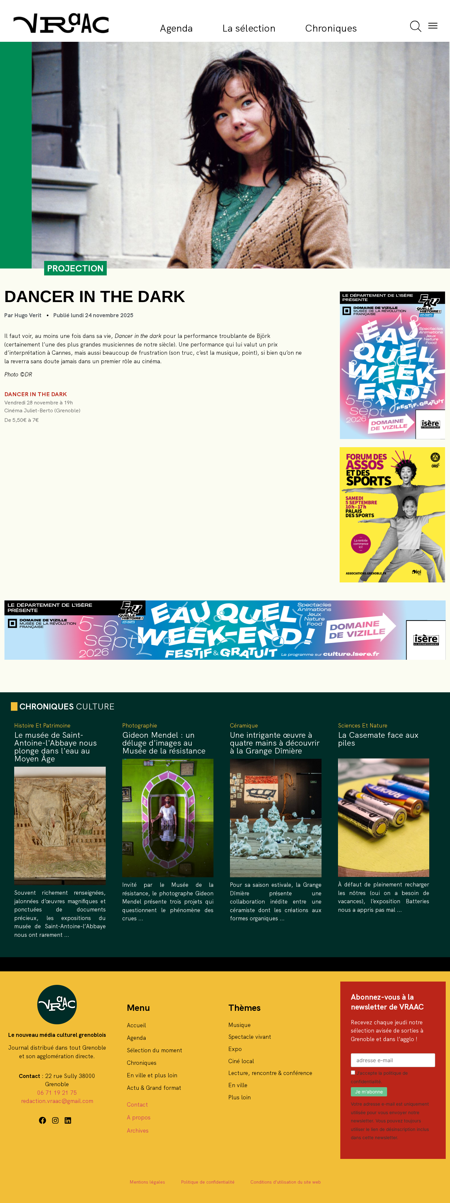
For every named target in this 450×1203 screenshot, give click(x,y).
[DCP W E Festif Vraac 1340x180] (225, 657)
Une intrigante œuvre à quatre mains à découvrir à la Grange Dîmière (275, 743)
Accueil (136, 1025)
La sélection (248, 28)
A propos (139, 1117)
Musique (239, 1025)
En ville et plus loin (152, 1075)
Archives (138, 1130)
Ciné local (241, 1061)
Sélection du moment (154, 1050)
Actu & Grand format (154, 1087)
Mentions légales (147, 1182)
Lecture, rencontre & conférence (270, 1073)
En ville (237, 1085)
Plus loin (239, 1097)
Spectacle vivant (249, 1036)
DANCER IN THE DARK (35, 394)
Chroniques (331, 28)
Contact (137, 1104)
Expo (235, 1049)
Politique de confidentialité (208, 1182)
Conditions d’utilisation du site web (285, 1182)
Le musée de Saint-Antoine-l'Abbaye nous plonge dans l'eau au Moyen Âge (55, 747)
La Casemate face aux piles (378, 739)
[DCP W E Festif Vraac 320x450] (392, 437)
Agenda (176, 28)
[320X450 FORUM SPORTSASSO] (392, 580)
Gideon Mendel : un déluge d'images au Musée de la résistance (164, 743)
